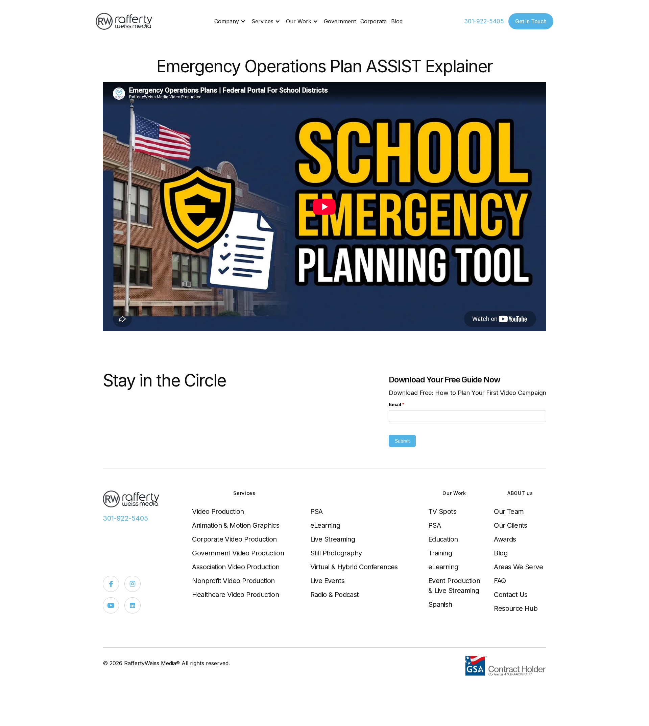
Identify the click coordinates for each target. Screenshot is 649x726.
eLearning (325, 525)
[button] (230, 21)
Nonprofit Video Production (233, 581)
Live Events (327, 581)
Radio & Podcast (334, 595)
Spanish (440, 604)
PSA (316, 511)
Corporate (373, 21)
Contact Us (510, 595)
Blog (397, 21)
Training (440, 553)
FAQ (500, 581)
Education (443, 539)
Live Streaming (332, 539)
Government (340, 21)
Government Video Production (238, 553)
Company (226, 21)
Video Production (218, 511)
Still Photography (336, 553)
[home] (124, 21)
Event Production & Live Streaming (454, 586)
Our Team (509, 511)
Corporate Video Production (234, 539)
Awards (505, 539)
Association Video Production (235, 567)
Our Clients (510, 525)
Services (262, 21)
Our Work (298, 21)
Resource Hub (515, 608)
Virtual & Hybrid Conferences (354, 567)
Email (406, 404)
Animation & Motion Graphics (235, 525)
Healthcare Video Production (235, 595)
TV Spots (442, 511)
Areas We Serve (518, 567)
